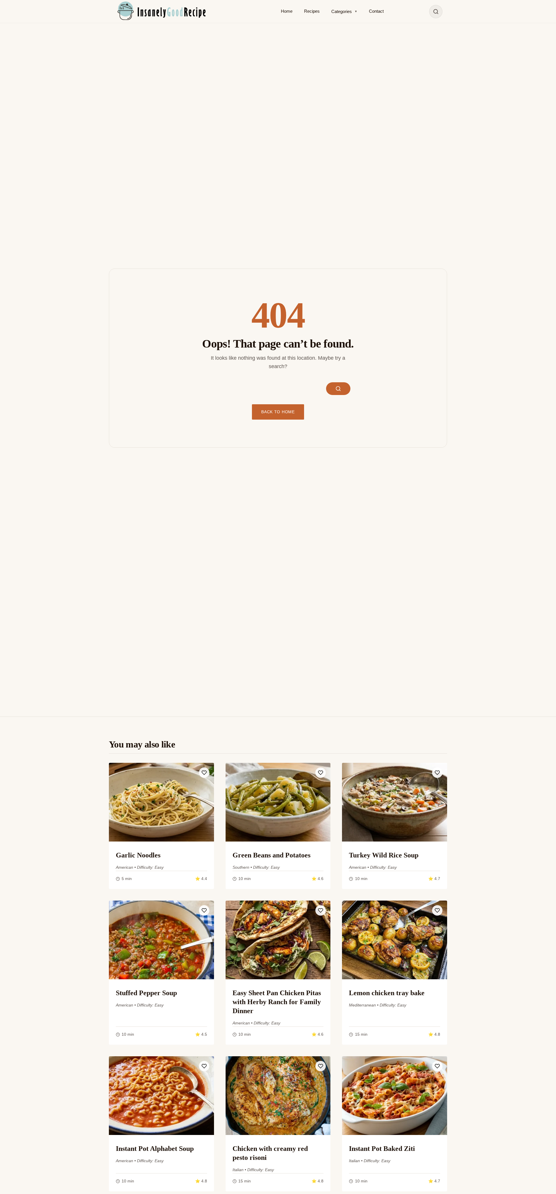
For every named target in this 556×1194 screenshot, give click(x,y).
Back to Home (278, 412)
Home (286, 11)
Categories (344, 11)
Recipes (312, 11)
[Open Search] (436, 11)
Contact (376, 11)
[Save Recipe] (204, 772)
